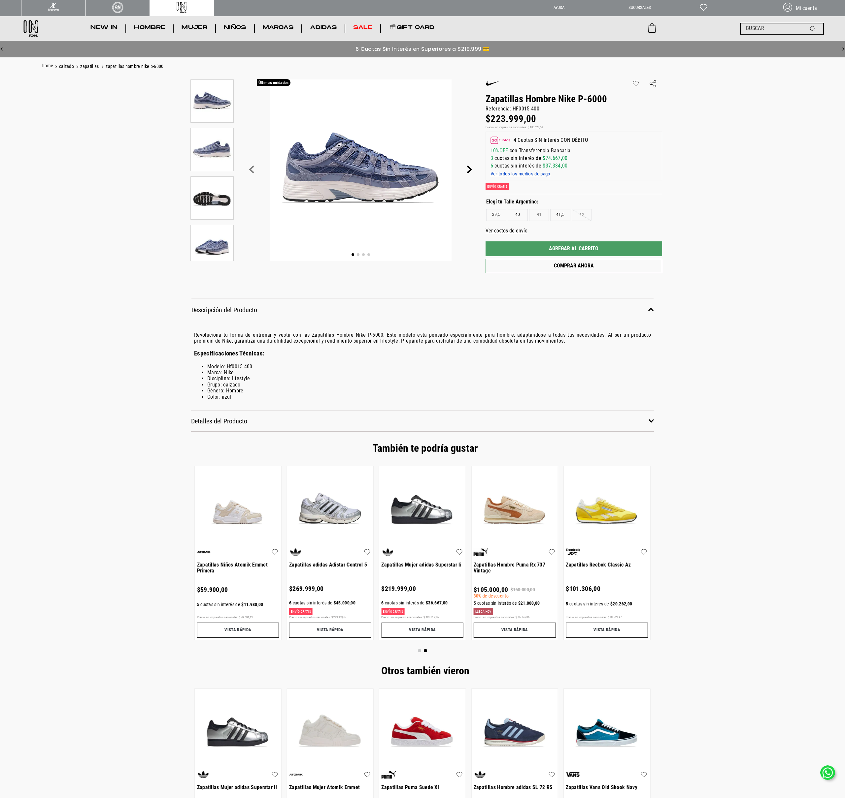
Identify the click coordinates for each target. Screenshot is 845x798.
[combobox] (782, 29)
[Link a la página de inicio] (48, 67)
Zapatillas (89, 66)
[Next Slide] (843, 49)
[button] (496, 215)
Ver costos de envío (506, 231)
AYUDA (559, 7)
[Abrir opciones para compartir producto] (653, 84)
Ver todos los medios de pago (520, 174)
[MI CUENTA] (803, 8)
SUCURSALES (639, 7)
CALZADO (66, 66)
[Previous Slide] (1, 49)
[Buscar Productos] (814, 28)
